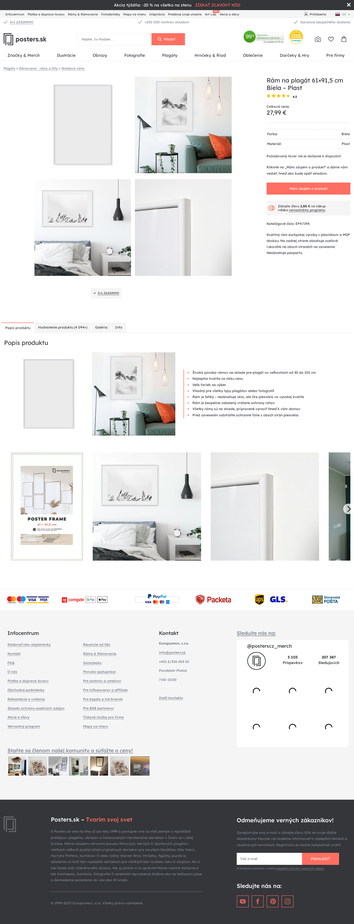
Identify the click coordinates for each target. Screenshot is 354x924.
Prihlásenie (318, 14)
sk (344, 14)
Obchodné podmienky (25, 690)
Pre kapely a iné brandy (103, 699)
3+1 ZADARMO (21, 22)
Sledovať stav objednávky (29, 644)
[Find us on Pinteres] (273, 901)
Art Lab (211, 13)
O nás (12, 672)
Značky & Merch (23, 55)
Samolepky (92, 663)
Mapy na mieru (134, 14)
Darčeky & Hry (294, 55)
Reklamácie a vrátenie (26, 699)
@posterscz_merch (269, 646)
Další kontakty (171, 698)
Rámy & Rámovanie (83, 14)
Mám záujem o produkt (308, 188)
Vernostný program (23, 726)
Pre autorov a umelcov (102, 681)
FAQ (10, 663)
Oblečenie (253, 55)
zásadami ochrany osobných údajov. (300, 868)
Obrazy (100, 55)
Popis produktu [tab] (17, 328)
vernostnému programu (307, 210)
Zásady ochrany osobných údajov (36, 708)
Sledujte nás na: (256, 633)
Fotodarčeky (110, 14)
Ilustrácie (66, 55)
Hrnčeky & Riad (210, 55)
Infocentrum (14, 14)
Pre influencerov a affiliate (105, 690)
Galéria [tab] (101, 327)
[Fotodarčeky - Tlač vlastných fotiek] (318, 39)
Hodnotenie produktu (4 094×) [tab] (62, 327)
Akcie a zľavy (229, 14)
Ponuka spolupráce (99, 672)
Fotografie (134, 55)
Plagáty (169, 55)
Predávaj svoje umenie (185, 14)
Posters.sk (36, 39)
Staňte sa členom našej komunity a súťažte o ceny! (70, 750)
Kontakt (13, 654)
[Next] (348, 509)
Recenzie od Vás (96, 644)
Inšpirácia (157, 14)
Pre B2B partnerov (98, 708)
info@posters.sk (172, 652)
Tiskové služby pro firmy (103, 717)
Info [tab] (118, 327)
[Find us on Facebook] (258, 901)
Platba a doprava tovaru (46, 14)
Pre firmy (335, 55)
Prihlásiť (320, 859)
